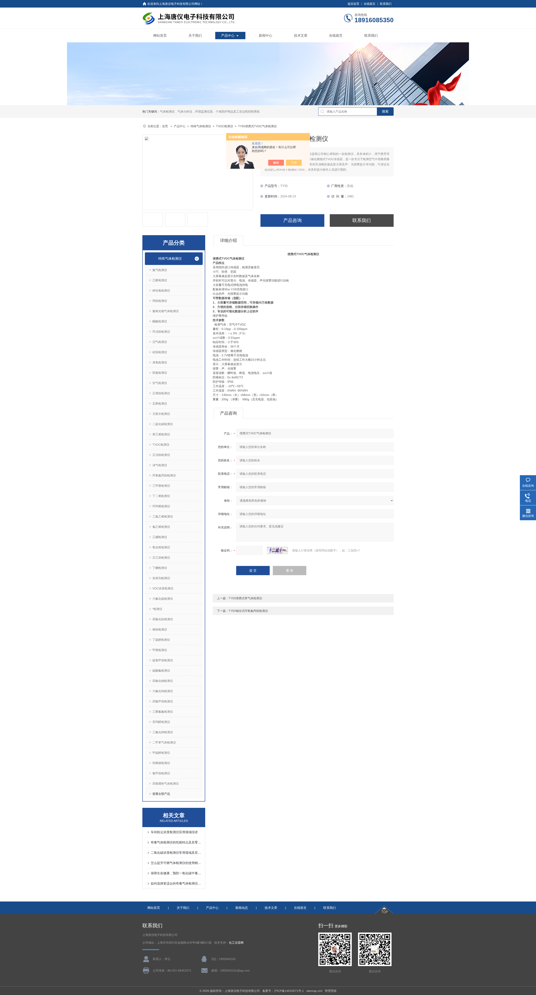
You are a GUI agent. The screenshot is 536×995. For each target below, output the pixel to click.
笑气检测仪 (159, 383)
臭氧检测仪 (159, 362)
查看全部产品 (161, 793)
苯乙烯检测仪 (161, 434)
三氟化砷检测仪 (162, 732)
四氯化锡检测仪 (162, 680)
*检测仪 (157, 609)
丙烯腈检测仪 (161, 763)
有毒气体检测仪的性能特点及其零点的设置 (176, 842)
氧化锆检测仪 (161, 547)
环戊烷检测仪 (161, 331)
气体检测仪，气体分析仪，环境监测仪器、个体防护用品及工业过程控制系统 (210, 111)
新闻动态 (241, 907)
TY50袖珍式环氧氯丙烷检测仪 (248, 610)
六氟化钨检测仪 (162, 691)
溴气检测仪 (159, 465)
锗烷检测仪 (159, 629)
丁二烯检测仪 (161, 496)
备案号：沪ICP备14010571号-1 (283, 990)
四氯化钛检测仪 (162, 619)
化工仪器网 (236, 942)
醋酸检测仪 (159, 321)
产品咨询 (292, 220)
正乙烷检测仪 (161, 557)
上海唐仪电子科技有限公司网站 (179, 3)
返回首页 (353, 3)
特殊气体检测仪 (201, 126)
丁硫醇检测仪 (161, 639)
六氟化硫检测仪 (162, 598)
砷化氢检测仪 (161, 290)
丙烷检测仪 (159, 300)
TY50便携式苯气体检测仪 (245, 598)
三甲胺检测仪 (161, 485)
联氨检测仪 (159, 372)
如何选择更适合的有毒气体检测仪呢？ (176, 883)
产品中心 (227, 35)
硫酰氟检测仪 (161, 670)
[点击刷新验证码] (277, 550)
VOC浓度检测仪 (162, 588)
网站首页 (160, 35)
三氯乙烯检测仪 (162, 516)
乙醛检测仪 (159, 280)
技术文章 (300, 35)
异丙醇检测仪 (161, 722)
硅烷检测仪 (159, 352)
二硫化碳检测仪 (162, 424)
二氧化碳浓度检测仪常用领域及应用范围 (176, 852)
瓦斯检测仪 (159, 403)
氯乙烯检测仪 (161, 526)
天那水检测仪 (161, 413)
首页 (165, 126)
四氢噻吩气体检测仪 (165, 783)
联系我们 (386, 3)
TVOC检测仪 (224, 126)
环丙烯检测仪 (161, 506)
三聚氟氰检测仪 (162, 711)
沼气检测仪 (159, 342)
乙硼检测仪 (159, 537)
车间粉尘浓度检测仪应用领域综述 (174, 832)
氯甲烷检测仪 (161, 773)
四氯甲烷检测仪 (162, 701)
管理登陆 (330, 990)
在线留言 (369, 3)
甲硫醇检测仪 (161, 752)
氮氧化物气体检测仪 (165, 311)
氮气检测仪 (159, 270)
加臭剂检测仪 (161, 578)
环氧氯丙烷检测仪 (164, 475)
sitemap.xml (314, 990)
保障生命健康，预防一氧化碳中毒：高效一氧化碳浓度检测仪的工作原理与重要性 (176, 873)
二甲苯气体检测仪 (164, 742)
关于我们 (195, 35)
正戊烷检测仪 (161, 455)
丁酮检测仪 (159, 567)
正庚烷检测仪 (161, 393)
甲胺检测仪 (159, 650)
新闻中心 (265, 35)
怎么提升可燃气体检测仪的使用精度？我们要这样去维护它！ (176, 863)
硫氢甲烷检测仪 (162, 660)
